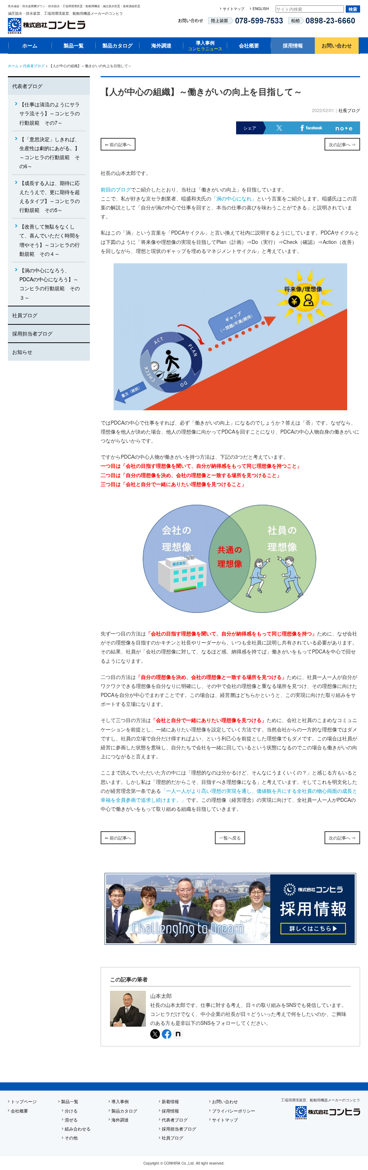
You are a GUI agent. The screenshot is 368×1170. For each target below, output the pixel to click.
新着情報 (170, 1101)
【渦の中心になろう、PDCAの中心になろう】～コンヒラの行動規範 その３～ (49, 284)
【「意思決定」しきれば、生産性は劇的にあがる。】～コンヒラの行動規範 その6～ (49, 152)
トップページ (24, 1101)
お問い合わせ (337, 45)
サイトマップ (233, 8)
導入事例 (205, 45)
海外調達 (161, 45)
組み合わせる (78, 1128)
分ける (71, 1110)
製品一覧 (74, 45)
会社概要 (249, 45)
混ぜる (71, 1119)
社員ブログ (24, 315)
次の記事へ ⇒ (342, 144)
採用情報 (293, 45)
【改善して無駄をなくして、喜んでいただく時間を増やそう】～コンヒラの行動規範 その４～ (49, 240)
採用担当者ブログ (32, 333)
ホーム (29, 45)
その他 (71, 1137)
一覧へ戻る (230, 837)
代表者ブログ (34, 65)
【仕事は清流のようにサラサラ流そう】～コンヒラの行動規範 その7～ (49, 113)
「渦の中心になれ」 (234, 198)
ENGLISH (261, 8)
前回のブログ (116, 189)
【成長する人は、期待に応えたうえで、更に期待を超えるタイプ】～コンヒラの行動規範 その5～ (49, 196)
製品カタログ (117, 45)
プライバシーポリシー (233, 1110)
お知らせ (22, 351)
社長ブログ (349, 110)
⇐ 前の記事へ (118, 144)
